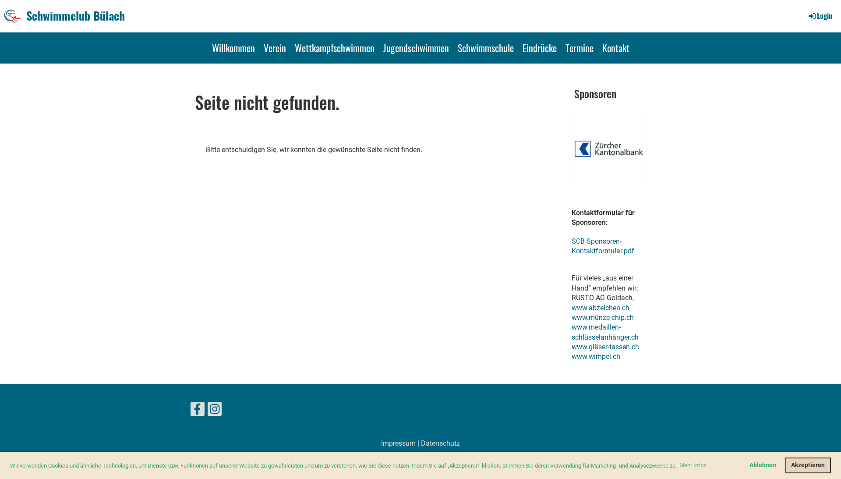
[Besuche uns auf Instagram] (215, 411)
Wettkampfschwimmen (335, 48)
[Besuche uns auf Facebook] (198, 411)
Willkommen (233, 48)
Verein (275, 48)
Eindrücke (540, 48)
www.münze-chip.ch (603, 317)
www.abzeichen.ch (600, 308)
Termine (579, 48)
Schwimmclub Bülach (75, 16)
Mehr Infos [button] (693, 465)
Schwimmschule (486, 48)
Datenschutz (440, 443)
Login (824, 16)
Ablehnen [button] (762, 465)
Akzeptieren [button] (808, 465)
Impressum (398, 443)
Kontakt (615, 48)
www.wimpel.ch (596, 356)
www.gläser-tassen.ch (605, 347)
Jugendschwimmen (416, 48)
